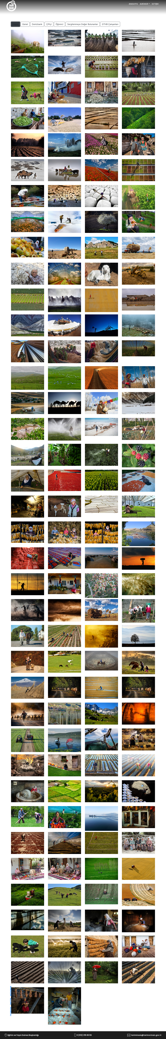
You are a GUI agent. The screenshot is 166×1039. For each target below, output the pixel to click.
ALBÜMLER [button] (144, 4)
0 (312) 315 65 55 (84, 1035)
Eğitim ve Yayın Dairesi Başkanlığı (23, 1035)
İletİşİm (155, 4)
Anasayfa (134, 4)
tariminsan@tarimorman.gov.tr (146, 1035)
